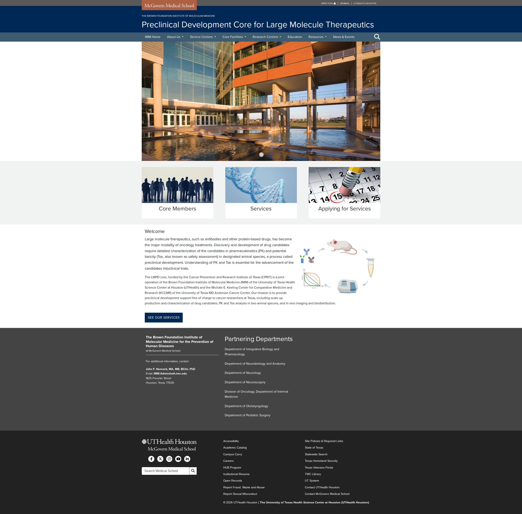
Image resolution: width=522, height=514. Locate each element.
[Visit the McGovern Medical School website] (169, 6)
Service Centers (201, 37)
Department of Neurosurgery (245, 382)
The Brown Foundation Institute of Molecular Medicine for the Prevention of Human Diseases (179, 341)
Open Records (232, 480)
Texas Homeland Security (321, 460)
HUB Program (232, 467)
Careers (228, 460)
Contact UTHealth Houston (322, 487)
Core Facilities (233, 37)
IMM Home (152, 37)
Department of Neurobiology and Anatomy (255, 364)
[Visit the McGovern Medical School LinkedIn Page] (187, 459)
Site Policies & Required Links (324, 441)
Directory (327, 3)
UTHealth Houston (365, 3)
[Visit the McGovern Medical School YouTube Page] (178, 459)
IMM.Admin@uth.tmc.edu (170, 373)
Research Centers (266, 37)
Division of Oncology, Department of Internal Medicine (256, 394)
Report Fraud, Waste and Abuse (244, 487)
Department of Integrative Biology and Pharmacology (252, 352)
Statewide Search (316, 454)
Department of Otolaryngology (246, 406)
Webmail (345, 3)
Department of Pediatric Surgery (247, 415)
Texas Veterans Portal (319, 467)
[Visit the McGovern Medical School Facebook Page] (151, 459)
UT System (312, 480)
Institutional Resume (236, 474)
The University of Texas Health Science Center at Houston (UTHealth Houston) (314, 502)
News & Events (343, 37)
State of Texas (314, 447)
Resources (316, 37)
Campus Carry (232, 454)
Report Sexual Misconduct (240, 493)
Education (295, 37)
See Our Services (164, 318)
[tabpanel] (261, 101)
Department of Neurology (243, 373)
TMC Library (313, 474)
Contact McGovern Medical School (327, 493)
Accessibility (231, 441)
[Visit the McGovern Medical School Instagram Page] (169, 459)
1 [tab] (261, 154)
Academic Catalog (235, 447)
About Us (174, 37)
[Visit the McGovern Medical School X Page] (160, 459)
